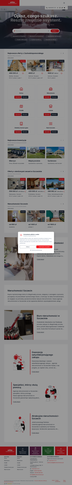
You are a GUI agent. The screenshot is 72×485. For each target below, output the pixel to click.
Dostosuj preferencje (37, 250)
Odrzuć (28, 246)
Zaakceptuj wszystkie (44, 246)
